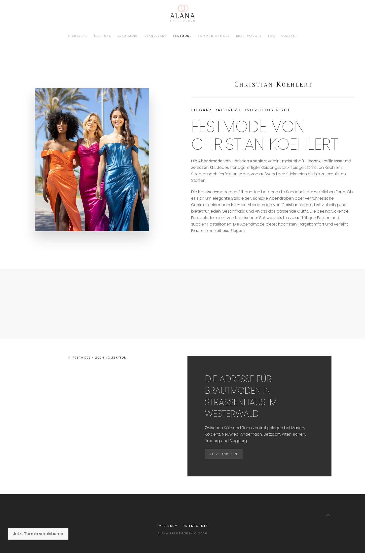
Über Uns (102, 36)
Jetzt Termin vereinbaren (38, 534)
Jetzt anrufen (223, 454)
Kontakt (289, 36)
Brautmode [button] (127, 36)
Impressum (167, 526)
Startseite (78, 36)
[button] (328, 514)
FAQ (271, 36)
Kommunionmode (214, 36)
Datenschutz (195, 526)
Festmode (182, 36)
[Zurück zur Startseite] (43, 36)
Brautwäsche (249, 36)
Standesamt (156, 36)
